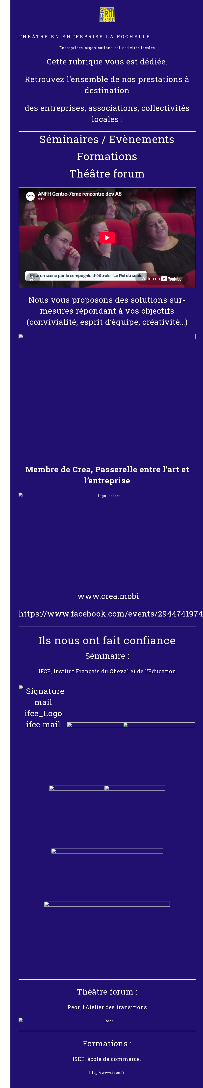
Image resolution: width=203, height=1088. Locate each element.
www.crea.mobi (107, 595)
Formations (107, 156)
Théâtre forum (107, 173)
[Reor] (107, 1021)
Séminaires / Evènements (107, 139)
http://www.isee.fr (107, 1072)
